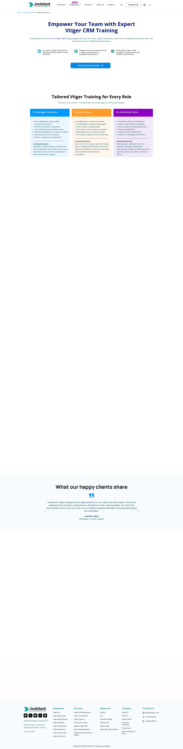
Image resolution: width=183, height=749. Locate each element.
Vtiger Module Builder (60, 719)
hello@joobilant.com (152, 713)
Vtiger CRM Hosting (80, 723)
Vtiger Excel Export (59, 736)
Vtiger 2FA (56, 712)
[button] (45, 510)
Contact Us (148, 708)
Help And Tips (104, 723)
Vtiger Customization (81, 716)
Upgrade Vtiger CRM (81, 726)
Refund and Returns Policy (128, 732)
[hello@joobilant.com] (143, 713)
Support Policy (127, 719)
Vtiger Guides (104, 726)
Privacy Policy (126, 728)
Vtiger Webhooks (58, 723)
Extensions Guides (106, 719)
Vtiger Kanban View (59, 716)
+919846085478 (150, 717)
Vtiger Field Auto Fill (59, 733)
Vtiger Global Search (60, 726)
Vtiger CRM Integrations (82, 729)
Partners (125, 716)
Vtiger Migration (79, 719)
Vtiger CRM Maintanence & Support (83, 734)
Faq (101, 716)
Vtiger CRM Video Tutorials (109, 729)
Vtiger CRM (60, 38)
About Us (125, 712)
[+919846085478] (143, 717)
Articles (102, 712)
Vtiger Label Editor (59, 729)
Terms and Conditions (125, 724)
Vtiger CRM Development (82, 712)
